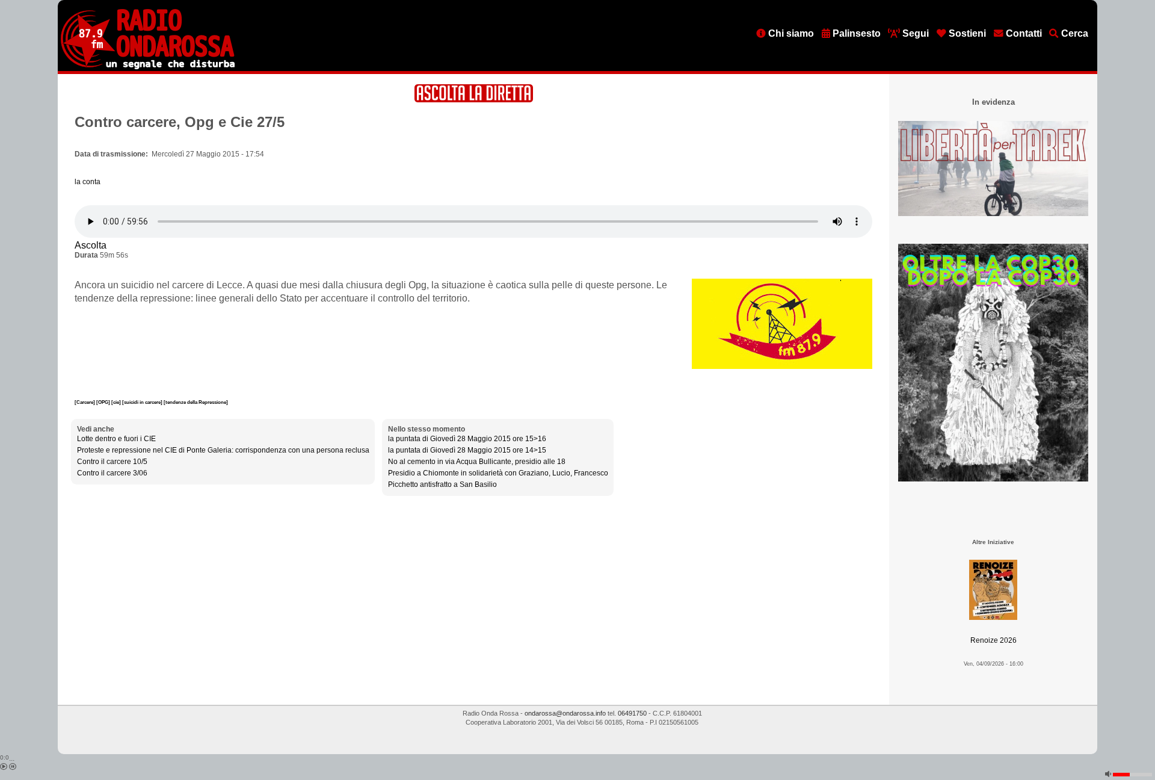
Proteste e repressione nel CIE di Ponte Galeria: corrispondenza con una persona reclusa (223, 450)
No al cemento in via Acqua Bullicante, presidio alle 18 (476, 461)
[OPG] (103, 402)
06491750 (632, 713)
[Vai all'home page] (148, 67)
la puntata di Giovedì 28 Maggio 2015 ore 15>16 (467, 439)
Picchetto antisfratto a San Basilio (442, 484)
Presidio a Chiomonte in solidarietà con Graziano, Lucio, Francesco (498, 473)
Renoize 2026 (993, 640)
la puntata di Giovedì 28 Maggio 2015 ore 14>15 (467, 450)
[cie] (116, 402)
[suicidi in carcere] (143, 402)
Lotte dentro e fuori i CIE (116, 439)
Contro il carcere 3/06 (112, 473)
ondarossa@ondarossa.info (565, 713)
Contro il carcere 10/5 (112, 461)
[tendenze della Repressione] (196, 402)
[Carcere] (85, 402)
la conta (87, 182)
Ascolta (90, 245)
